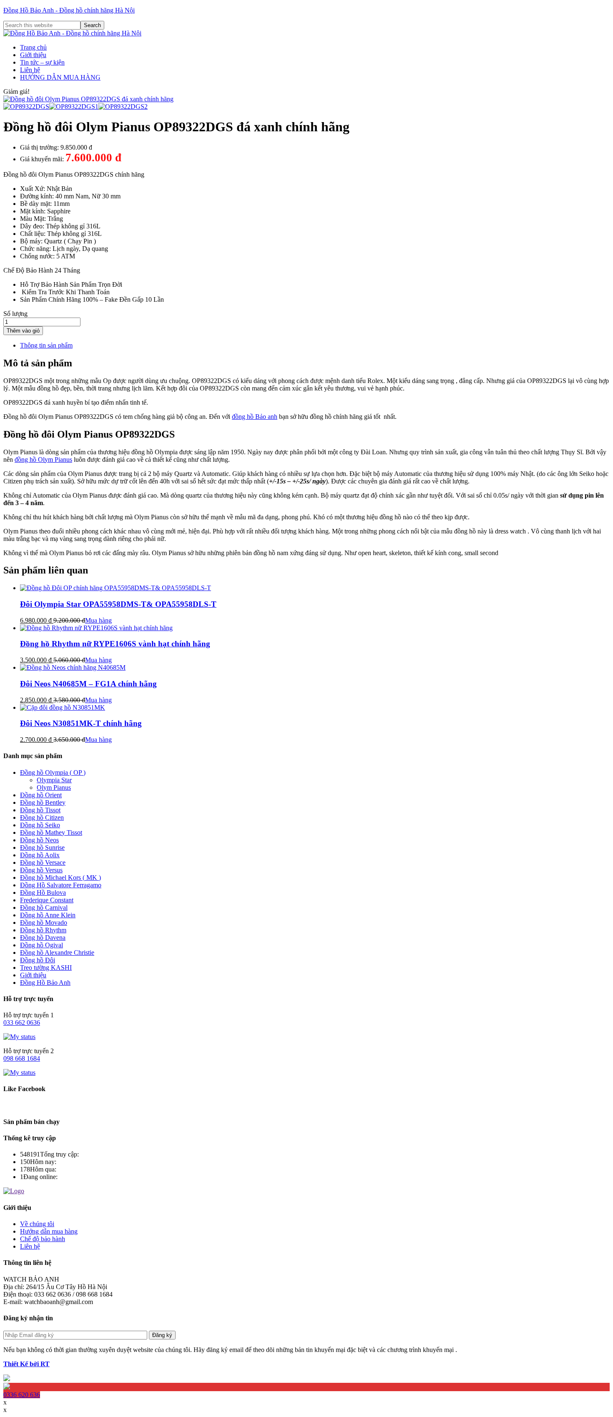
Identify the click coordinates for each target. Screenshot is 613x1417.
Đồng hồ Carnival (44, 907)
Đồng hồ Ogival (41, 945)
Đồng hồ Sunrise (42, 847)
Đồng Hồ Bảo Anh (45, 982)
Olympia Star (54, 780)
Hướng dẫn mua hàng (49, 1231)
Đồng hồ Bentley (42, 802)
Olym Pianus (54, 787)
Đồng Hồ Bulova (43, 892)
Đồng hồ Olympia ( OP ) (52, 772)
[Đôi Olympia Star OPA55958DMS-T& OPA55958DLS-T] (115, 587)
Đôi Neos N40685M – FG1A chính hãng (88, 683)
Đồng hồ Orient (41, 795)
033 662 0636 (21, 1022)
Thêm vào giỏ (23, 331)
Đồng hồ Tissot (40, 810)
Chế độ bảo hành (42, 1238)
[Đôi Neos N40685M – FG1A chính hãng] (73, 667)
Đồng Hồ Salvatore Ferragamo (60, 885)
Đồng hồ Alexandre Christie (57, 952)
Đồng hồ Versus (41, 870)
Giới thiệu (33, 975)
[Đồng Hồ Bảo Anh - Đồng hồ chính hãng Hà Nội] (72, 33)
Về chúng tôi (37, 1223)
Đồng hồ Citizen (42, 817)
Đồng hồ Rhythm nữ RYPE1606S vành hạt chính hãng (115, 643)
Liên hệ (30, 1246)
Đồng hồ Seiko (40, 825)
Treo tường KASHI (46, 967)
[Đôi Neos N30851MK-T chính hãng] (62, 707)
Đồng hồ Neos (39, 840)
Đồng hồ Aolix (40, 855)
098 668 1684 (21, 1058)
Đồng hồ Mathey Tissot (51, 832)
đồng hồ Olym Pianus (43, 459)
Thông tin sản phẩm (46, 345)
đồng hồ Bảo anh (254, 416)
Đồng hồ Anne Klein (47, 915)
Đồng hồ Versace (42, 862)
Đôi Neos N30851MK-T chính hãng (81, 723)
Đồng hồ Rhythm (43, 930)
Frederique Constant (46, 900)
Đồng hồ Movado (43, 922)
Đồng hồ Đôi (37, 960)
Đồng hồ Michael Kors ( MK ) (60, 877)
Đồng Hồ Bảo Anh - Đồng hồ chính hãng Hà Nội (69, 10)
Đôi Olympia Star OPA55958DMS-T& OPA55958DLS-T (118, 604)
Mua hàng (98, 620)
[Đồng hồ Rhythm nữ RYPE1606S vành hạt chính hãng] (96, 627)
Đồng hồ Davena (42, 937)
